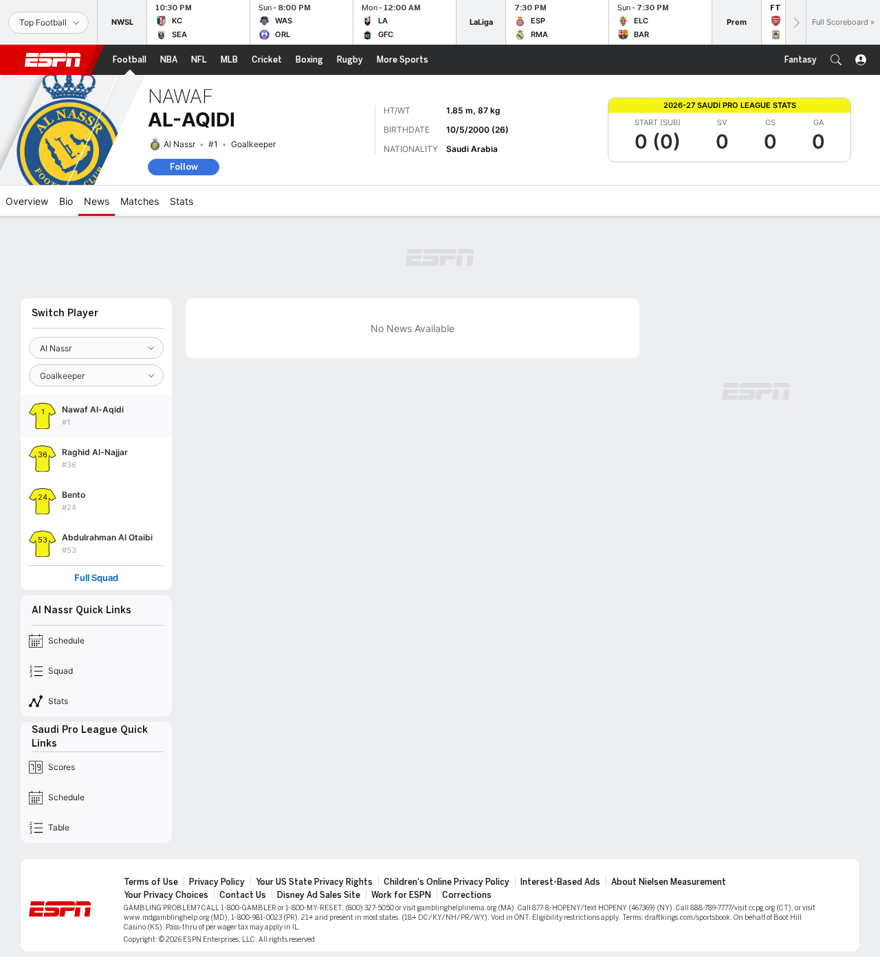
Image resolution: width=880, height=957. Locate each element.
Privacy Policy (217, 882)
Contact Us (242, 895)
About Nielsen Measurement (668, 882)
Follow (184, 167)
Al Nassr (179, 144)
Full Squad (96, 578)
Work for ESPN (401, 895)
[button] (836, 59)
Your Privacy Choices (166, 895)
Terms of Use (151, 882)
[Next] (795, 22)
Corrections (467, 895)
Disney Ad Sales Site (318, 895)
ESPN (53, 60)
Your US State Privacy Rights (314, 882)
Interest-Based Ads (560, 882)
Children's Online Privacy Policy (446, 882)
